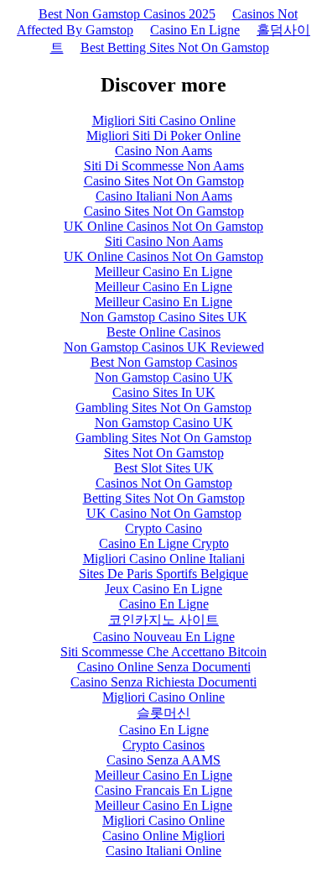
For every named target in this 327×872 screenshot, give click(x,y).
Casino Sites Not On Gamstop (164, 181)
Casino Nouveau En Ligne (164, 636)
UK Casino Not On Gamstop (163, 513)
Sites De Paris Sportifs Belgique (163, 574)
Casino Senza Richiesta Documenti (163, 682)
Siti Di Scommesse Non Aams (164, 166)
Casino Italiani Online (163, 850)
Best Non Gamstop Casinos (164, 362)
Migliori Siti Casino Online (164, 120)
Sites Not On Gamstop (164, 453)
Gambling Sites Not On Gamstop (163, 407)
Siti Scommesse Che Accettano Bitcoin (163, 652)
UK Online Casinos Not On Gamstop (163, 226)
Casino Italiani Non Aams (164, 196)
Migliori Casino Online (163, 697)
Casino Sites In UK (163, 392)
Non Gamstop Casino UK (164, 377)
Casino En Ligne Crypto (164, 543)
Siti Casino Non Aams (164, 241)
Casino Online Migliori (163, 835)
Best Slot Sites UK (164, 468)
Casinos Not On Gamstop (164, 483)
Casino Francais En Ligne (163, 790)
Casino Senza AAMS (163, 760)
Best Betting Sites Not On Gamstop (174, 47)
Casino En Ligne (195, 30)
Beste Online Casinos (163, 332)
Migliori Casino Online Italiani (164, 558)
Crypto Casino (163, 528)
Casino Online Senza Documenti (164, 667)
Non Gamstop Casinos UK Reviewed (164, 347)
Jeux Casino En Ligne (163, 589)
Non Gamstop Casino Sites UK (163, 317)
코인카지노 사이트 (163, 620)
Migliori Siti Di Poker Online (163, 135)
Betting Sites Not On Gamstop (164, 498)
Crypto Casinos (163, 745)
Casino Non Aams (163, 151)
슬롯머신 (163, 713)
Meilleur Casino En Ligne (163, 271)
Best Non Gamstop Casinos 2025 (127, 14)
